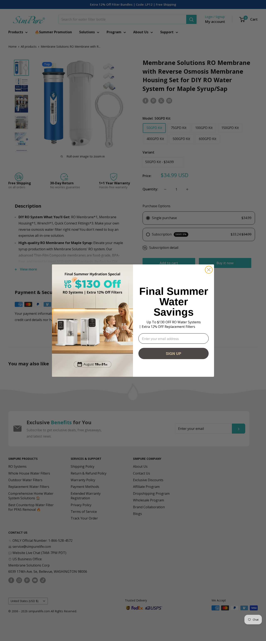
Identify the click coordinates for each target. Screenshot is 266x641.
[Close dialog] (208, 269)
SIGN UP (173, 353)
